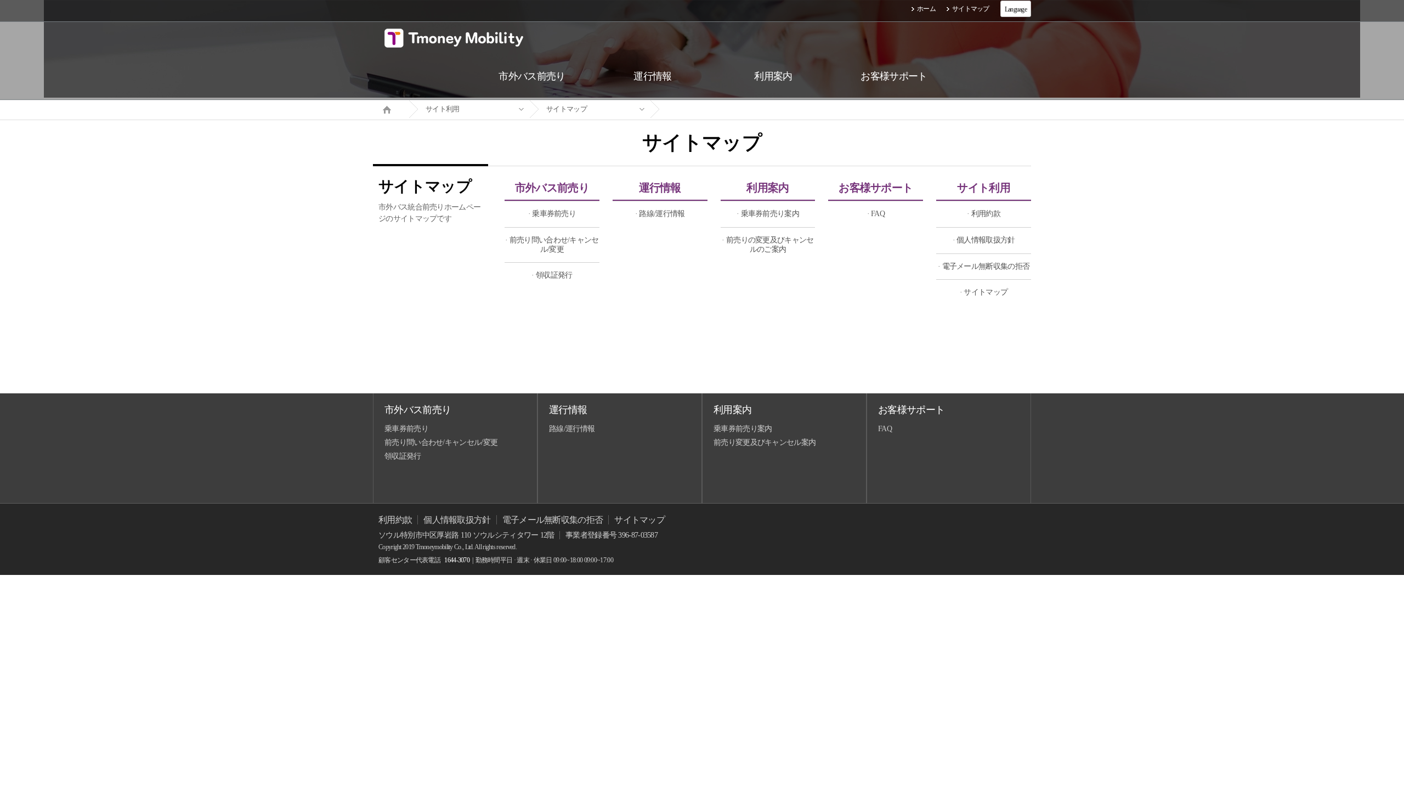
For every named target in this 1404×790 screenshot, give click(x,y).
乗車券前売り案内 (743, 429)
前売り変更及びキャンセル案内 (765, 442)
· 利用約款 (983, 214)
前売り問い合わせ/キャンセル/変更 (440, 442)
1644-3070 (456, 560)
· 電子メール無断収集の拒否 (983, 266)
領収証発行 (402, 456)
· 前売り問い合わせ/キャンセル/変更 (552, 244)
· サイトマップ (983, 292)
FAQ (885, 429)
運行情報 (660, 188)
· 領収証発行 (551, 275)
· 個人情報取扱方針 (984, 240)
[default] (710, 109)
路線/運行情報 (572, 429)
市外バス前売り (552, 188)
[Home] (391, 108)
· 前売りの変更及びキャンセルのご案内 (767, 244)
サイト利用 (443, 109)
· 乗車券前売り (552, 214)
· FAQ (876, 214)
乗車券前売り (406, 429)
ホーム (926, 9)
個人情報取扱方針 (456, 519)
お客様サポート (876, 188)
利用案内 (767, 188)
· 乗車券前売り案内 (768, 214)
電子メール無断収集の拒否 (552, 519)
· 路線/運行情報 (660, 214)
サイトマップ (970, 9)
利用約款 (395, 519)
